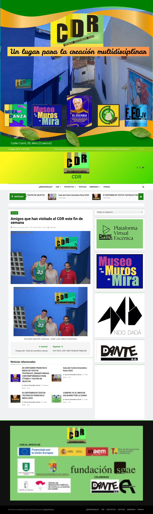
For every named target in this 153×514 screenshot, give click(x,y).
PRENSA (106, 187)
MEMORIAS (94, 187)
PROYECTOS (69, 187)
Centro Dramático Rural (32, 385)
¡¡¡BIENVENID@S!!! (45, 187)
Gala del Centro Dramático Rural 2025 (42, 195)
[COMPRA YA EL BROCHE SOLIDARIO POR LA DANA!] (131, 198)
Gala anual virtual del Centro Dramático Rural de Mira (110, 149)
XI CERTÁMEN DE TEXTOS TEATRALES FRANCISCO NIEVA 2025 (97, 195)
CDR (76, 177)
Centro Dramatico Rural (21, 227)
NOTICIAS (82, 187)
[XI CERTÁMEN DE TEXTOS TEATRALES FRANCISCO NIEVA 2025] (65, 198)
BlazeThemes (49, 510)
